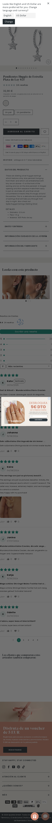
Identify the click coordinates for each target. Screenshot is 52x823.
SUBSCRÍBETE (38, 419)
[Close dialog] (49, 398)
